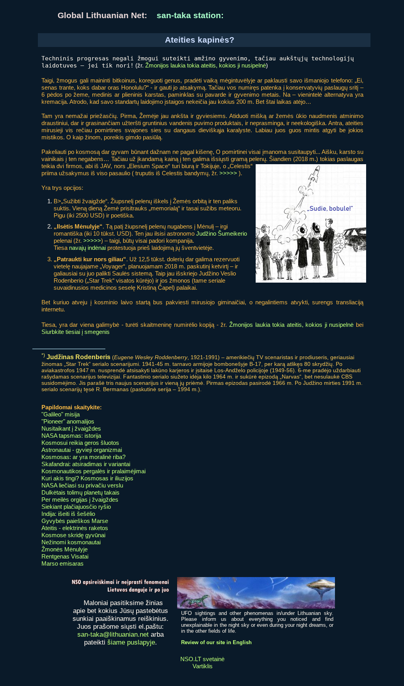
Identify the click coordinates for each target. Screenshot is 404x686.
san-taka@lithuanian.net (113, 634)
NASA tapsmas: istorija (71, 435)
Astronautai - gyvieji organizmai (81, 449)
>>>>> (228, 173)
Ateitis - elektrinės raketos (74, 528)
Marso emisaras (62, 563)
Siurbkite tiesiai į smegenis (75, 331)
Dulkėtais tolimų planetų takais (80, 492)
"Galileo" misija (60, 414)
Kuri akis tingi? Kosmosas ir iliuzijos (87, 478)
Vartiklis (203, 666)
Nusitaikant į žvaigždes (71, 428)
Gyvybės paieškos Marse (74, 520)
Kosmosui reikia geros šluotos (80, 442)
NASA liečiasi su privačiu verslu (82, 485)
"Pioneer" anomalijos (67, 421)
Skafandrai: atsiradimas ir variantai (85, 464)
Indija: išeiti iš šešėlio (68, 513)
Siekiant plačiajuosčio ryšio (76, 506)
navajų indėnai (87, 247)
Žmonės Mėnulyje (64, 549)
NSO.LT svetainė (202, 659)
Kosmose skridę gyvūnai (73, 535)
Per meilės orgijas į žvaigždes (79, 499)
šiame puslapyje (131, 642)
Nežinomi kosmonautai (71, 542)
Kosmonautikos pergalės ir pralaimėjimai (93, 471)
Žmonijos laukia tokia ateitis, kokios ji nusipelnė (205, 65)
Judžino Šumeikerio (221, 233)
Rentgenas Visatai (64, 556)
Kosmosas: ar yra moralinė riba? (83, 457)
